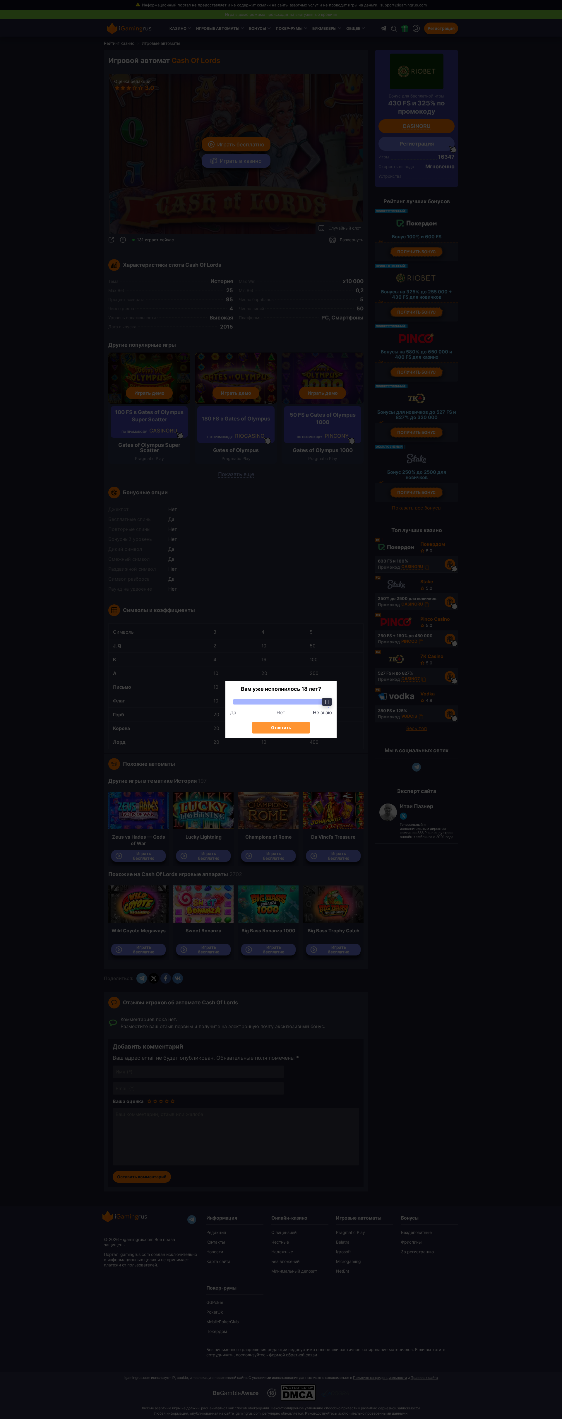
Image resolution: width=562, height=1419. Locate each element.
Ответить (281, 727)
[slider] (281, 702)
